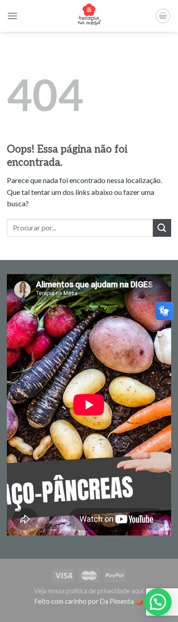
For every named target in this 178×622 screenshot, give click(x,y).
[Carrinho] (163, 16)
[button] (158, 602)
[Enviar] (162, 228)
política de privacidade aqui (104, 591)
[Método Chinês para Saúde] (89, 16)
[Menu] (12, 16)
